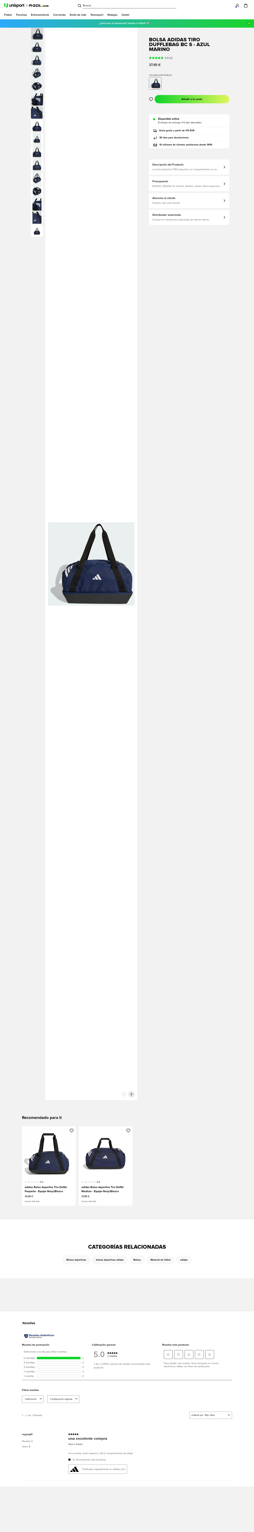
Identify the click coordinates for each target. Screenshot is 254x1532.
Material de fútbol (160, 1260)
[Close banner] (249, 23)
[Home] (26, 5)
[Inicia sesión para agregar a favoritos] (151, 99)
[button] (37, 47)
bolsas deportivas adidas (110, 1260)
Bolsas (137, 1260)
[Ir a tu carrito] (246, 5)
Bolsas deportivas (76, 1260)
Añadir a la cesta (191, 99)
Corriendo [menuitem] (59, 14)
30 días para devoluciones (174, 137)
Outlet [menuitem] (125, 14)
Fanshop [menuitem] (21, 14)
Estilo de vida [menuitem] (78, 14)
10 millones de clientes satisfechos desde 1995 (185, 145)
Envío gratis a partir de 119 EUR (176, 130)
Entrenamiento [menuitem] (40, 14)
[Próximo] (131, 1094)
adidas (184, 1260)
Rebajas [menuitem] (112, 14)
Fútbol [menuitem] (8, 14)
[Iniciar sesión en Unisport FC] (237, 5)
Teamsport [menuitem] (96, 14)
